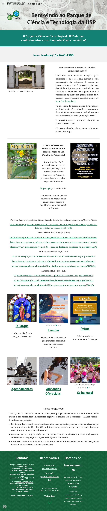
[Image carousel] (53, 310)
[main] (61, 18)
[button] (3, 3)
